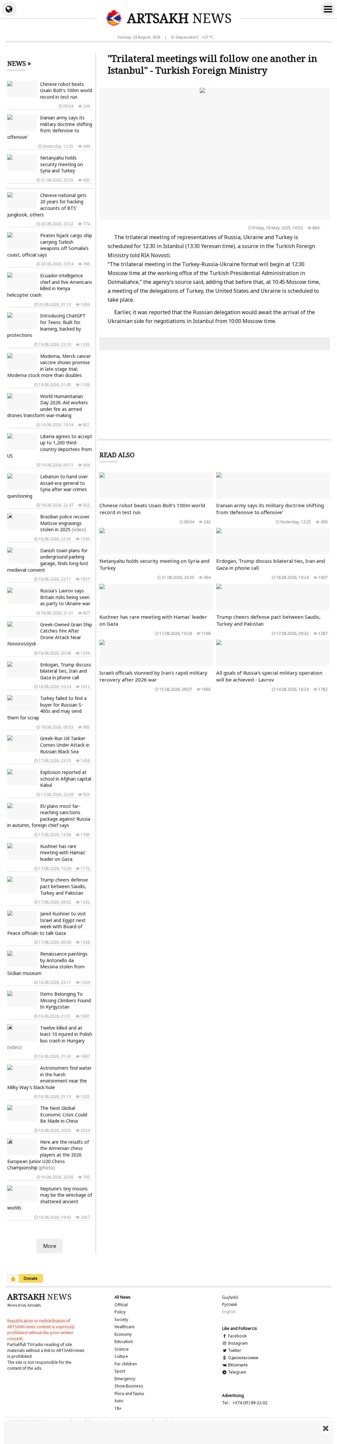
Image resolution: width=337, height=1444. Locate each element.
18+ (118, 1408)
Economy (123, 1334)
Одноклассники (242, 1357)
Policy (120, 1312)
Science (122, 1349)
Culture (121, 1356)
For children (126, 1364)
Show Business (129, 1386)
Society (121, 1319)
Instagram (237, 1343)
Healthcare (125, 1327)
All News (123, 1297)
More (49, 1246)
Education (124, 1341)
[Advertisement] (168, 1432)
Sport (120, 1371)
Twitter (234, 1350)
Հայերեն (230, 1297)
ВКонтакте (237, 1365)
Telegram (236, 1372)
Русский (229, 1304)
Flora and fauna (129, 1393)
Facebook (236, 1336)
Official (121, 1304)
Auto (119, 1401)
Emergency (125, 1379)
